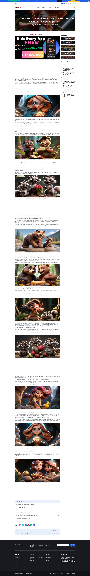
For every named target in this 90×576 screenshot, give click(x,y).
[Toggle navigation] (74, 7)
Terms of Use (40, 560)
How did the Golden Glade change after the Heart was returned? (27, 515)
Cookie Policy (40, 559)
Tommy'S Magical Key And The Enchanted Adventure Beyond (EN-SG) (69, 91)
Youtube (48, 558)
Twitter (48, 560)
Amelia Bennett (38, 24)
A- (60, 3)
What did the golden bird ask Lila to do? (23, 501)
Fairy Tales (57, 7)
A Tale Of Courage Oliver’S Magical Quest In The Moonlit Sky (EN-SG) (68, 73)
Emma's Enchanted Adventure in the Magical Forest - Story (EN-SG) (69, 78)
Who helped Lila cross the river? (21, 507)
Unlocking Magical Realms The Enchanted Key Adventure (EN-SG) (69, 82)
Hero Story (68, 57)
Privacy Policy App (32, 558)
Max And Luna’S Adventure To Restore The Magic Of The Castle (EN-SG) (69, 65)
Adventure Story (68, 53)
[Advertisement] (37, 68)
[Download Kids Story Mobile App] (37, 47)
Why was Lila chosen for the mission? (22, 521)
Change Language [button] (37, 34)
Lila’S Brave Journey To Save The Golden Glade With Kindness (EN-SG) (68, 69)
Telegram (49, 557)
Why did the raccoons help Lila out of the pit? (24, 510)
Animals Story (50, 7)
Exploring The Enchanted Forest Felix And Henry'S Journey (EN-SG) (48, 532)
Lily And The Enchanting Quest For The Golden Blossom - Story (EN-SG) (25, 532)
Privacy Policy (73, 546)
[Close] (89, 1)
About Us (16, 3)
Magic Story (44, 7)
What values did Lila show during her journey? (24, 518)
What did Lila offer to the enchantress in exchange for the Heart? (27, 512)
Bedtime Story (37, 7)
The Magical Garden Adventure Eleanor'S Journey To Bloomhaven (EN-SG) (69, 86)
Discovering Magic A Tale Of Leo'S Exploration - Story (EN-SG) (69, 95)
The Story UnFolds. (21, 573)
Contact (31, 562)
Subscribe (73, 544)
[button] (72, 7)
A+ (63, 3)
